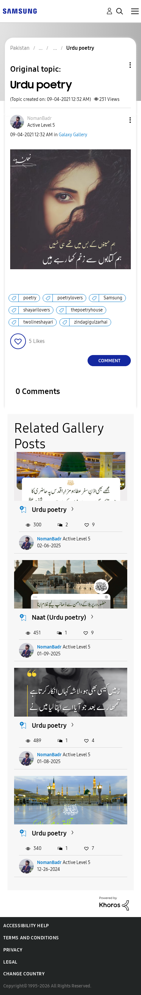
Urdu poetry (49, 510)
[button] (119, 120)
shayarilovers (36, 310)
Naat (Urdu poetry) (59, 617)
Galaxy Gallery (73, 135)
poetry (29, 298)
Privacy (12, 950)
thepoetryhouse (87, 310)
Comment (109, 361)
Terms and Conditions (31, 938)
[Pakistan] (20, 11)
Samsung (113, 298)
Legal (10, 962)
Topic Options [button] (119, 65)
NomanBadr (49, 539)
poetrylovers (70, 298)
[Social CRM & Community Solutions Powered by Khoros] (114, 903)
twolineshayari (38, 322)
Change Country (24, 974)
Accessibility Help (26, 926)
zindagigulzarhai (91, 322)
